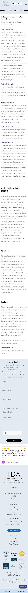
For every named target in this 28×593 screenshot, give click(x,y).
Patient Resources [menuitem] (14, 544)
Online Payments (14, 531)
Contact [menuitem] (14, 538)
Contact (7, 591)
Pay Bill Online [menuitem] (14, 541)
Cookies (9, 582)
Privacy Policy (7, 580)
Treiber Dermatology (7, 103)
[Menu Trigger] (26, 3)
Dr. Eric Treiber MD (7, 29)
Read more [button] (4, 457)
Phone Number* (7, 399)
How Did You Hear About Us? (11, 408)
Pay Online (18, 3)
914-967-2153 (21, 3)
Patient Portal (15, 3)
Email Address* (7, 390)
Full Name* (5, 382)
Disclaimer (16, 582)
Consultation (12, 3)
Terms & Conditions (18, 580)
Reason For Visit (7, 417)
